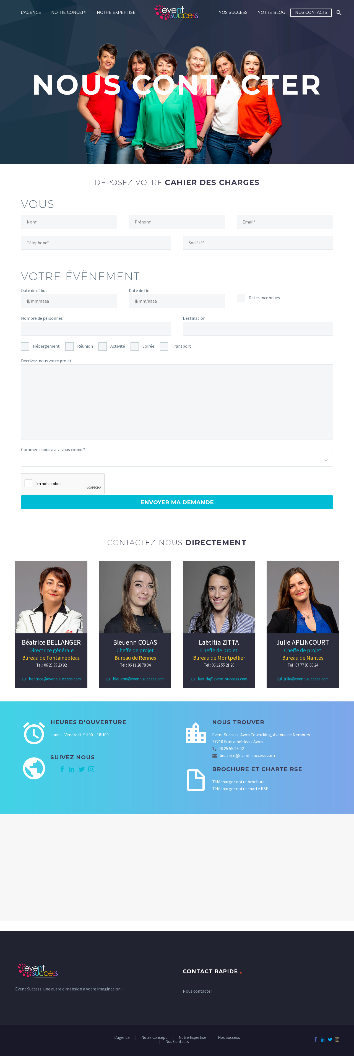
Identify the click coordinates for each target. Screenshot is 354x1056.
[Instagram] (337, 1039)
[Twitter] (330, 1039)
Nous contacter (197, 991)
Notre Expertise (116, 12)
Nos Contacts (311, 12)
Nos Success (233, 12)
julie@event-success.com (306, 679)
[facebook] (62, 769)
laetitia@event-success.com (222, 679)
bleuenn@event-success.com (139, 679)
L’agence (31, 12)
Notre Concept (69, 12)
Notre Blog (271, 12)
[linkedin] (72, 769)
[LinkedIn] (323, 1039)
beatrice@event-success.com (55, 679)
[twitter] (82, 769)
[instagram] (91, 769)
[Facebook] (315, 1039)
